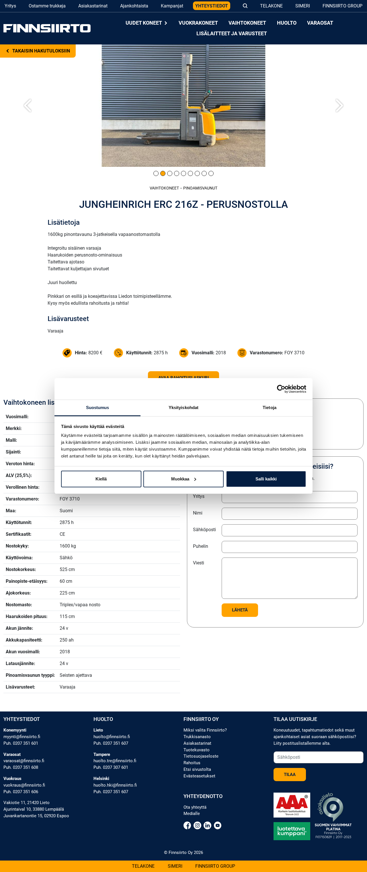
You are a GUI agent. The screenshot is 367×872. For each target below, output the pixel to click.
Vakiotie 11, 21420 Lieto (26, 802)
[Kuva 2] (162, 173)
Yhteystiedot (211, 6)
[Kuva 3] (169, 173)
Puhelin (200, 546)
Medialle (192, 813)
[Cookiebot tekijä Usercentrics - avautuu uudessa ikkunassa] (281, 389)
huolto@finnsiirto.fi (111, 736)
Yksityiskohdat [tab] (183, 407)
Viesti (198, 563)
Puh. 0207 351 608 (20, 767)
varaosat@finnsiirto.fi (23, 760)
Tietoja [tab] (269, 407)
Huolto (286, 23)
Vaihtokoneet (247, 23)
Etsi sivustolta (197, 769)
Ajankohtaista (134, 6)
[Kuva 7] (197, 173)
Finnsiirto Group (342, 6)
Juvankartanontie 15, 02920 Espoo (36, 815)
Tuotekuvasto (197, 749)
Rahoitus (192, 762)
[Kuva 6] (190, 173)
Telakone (271, 6)
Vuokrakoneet (198, 23)
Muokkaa (180, 478)
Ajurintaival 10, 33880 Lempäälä (33, 809)
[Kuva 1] (156, 173)
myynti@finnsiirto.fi (21, 736)
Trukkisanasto (197, 736)
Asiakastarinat (93, 6)
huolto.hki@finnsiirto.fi (115, 785)
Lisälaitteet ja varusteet (231, 33)
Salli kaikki (266, 478)
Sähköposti (204, 529)
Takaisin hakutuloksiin (40, 51)
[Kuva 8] (204, 173)
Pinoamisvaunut (200, 188)
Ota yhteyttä (195, 807)
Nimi (197, 513)
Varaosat (320, 23)
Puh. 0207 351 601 (20, 743)
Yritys (10, 6)
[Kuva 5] (183, 173)
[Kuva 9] (211, 173)
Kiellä (101, 478)
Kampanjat (172, 6)
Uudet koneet (144, 23)
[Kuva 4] (176, 173)
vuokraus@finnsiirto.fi (24, 785)
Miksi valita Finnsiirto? (205, 730)
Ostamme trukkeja (47, 6)
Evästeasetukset (199, 776)
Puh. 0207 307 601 (110, 767)
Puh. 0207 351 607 (110, 743)
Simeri (302, 6)
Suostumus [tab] (97, 407)
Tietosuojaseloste (201, 756)
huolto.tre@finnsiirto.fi (114, 760)
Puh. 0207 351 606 (20, 791)
